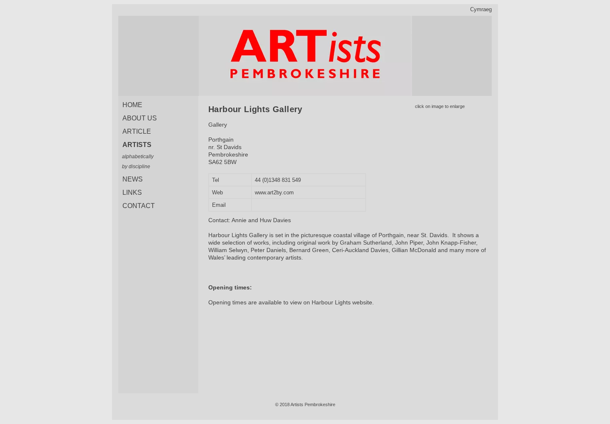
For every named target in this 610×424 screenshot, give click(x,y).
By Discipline (136, 166)
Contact (138, 205)
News (132, 179)
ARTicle (136, 131)
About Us (139, 118)
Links (132, 192)
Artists (136, 144)
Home (132, 104)
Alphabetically (138, 156)
